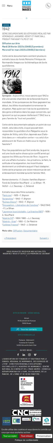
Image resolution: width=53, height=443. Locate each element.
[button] (7, 5)
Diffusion (17, 230)
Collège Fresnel (10, 224)
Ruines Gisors (9, 201)
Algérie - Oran (9, 221)
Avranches (8, 198)
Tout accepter (10, 436)
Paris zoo (7, 195)
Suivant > (44, 238)
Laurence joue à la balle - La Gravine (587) (23, 211)
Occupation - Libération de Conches (20, 205)
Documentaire (30, 230)
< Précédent (10, 238)
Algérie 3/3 (8, 218)
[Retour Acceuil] (27, 5)
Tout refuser (27, 436)
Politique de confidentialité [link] (26, 440)
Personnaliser (44, 436)
